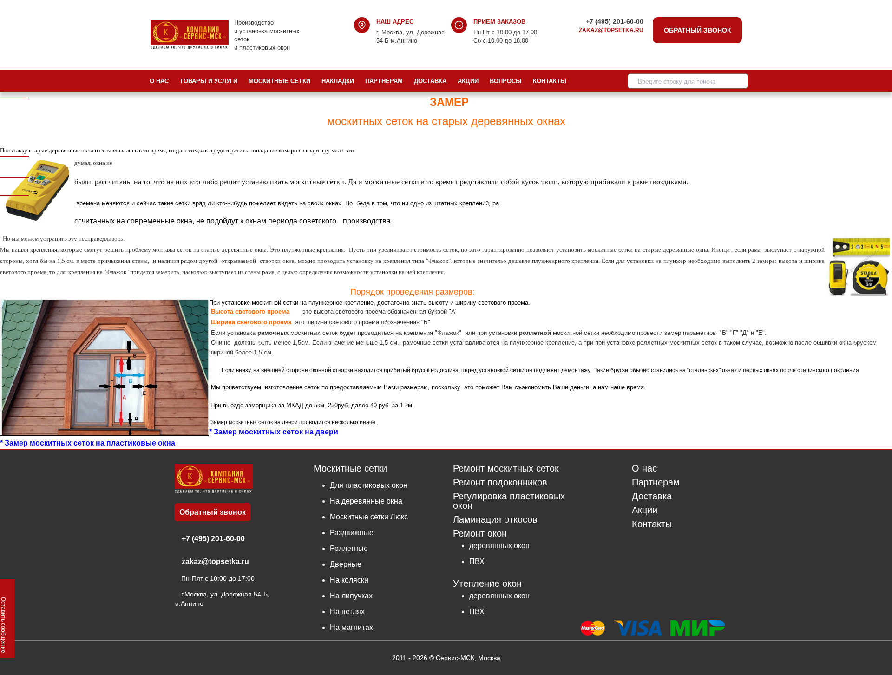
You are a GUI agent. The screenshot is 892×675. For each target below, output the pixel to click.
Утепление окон (487, 583)
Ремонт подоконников (500, 482)
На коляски (349, 580)
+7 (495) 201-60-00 (614, 21)
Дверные (345, 564)
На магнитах (351, 627)
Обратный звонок (697, 30)
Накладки (337, 81)
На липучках (351, 596)
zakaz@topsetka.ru (611, 30)
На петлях (347, 612)
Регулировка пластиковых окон (509, 501)
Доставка (430, 81)
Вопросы (506, 81)
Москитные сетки (279, 81)
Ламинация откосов (495, 519)
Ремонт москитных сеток (506, 468)
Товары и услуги (208, 81)
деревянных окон (499, 546)
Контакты (549, 81)
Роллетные (349, 548)
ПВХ (477, 561)
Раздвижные (352, 533)
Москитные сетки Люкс (369, 517)
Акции (468, 81)
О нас (159, 81)
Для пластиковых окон (368, 485)
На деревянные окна (366, 501)
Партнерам (384, 81)
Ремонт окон (480, 533)
